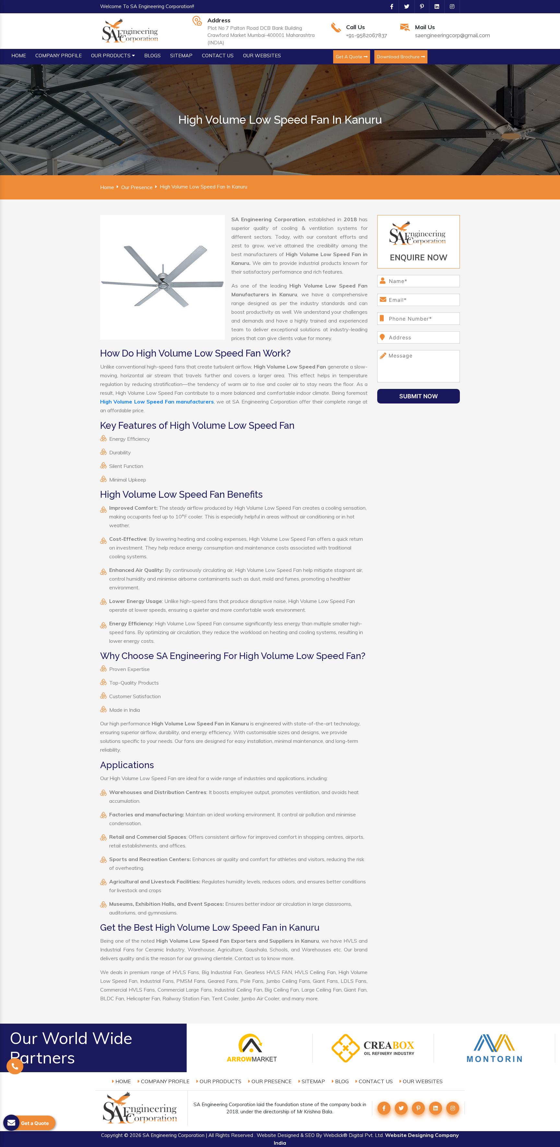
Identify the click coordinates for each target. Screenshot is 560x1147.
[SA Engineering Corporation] (131, 30)
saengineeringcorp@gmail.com (452, 35)
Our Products (219, 1081)
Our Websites (422, 1081)
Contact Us (375, 1081)
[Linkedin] (434, 6)
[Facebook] (389, 6)
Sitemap (312, 1081)
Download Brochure (399, 57)
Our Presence (137, 187)
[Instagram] (449, 6)
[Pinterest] (419, 6)
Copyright (112, 1135)
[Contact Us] (14, 1069)
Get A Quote (350, 57)
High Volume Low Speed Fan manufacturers (157, 401)
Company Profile (165, 1081)
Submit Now (418, 396)
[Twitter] (404, 6)
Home (107, 187)
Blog (341, 1081)
